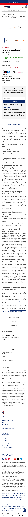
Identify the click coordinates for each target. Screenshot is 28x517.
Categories (7, 515)
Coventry (4, 502)
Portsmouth (4, 499)
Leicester (3, 504)
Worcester (22, 508)
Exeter (12, 508)
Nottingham (12, 497)
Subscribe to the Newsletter (9, 428)
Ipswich (18, 506)
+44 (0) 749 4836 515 (8, 447)
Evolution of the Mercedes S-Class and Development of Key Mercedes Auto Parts (14, 311)
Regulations (5, 416)
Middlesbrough (22, 504)
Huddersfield (4, 506)
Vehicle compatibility (14, 317)
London (3, 493)
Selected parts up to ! (13, 4)
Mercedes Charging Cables (18, 301)
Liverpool (4, 495)
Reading (8, 502)
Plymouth (10, 499)
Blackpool (10, 506)
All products (5, 424)
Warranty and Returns (7, 420)
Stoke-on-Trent (19, 499)
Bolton (14, 506)
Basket (13, 514)
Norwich (23, 506)
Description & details (14, 124)
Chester (7, 510)
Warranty (14, 321)
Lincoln (3, 510)
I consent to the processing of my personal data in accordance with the (14, 106)
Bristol (7, 495)
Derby (14, 499)
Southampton (19, 497)
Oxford (3, 508)
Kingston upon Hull (15, 502)
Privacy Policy (7, 107)
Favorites (19, 515)
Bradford (22, 502)
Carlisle (11, 510)
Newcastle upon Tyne (14, 495)
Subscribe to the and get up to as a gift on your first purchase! (13, 1)
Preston (17, 504)
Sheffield (18, 493)
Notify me (14, 101)
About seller (14, 325)
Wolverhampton (5, 497)
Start (3, 515)
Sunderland (22, 495)
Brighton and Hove (10, 504)
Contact (4, 426)
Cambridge (8, 508)
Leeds (13, 493)
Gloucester (17, 508)
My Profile (24, 515)
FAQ (3, 422)
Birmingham (8, 493)
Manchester (23, 493)
